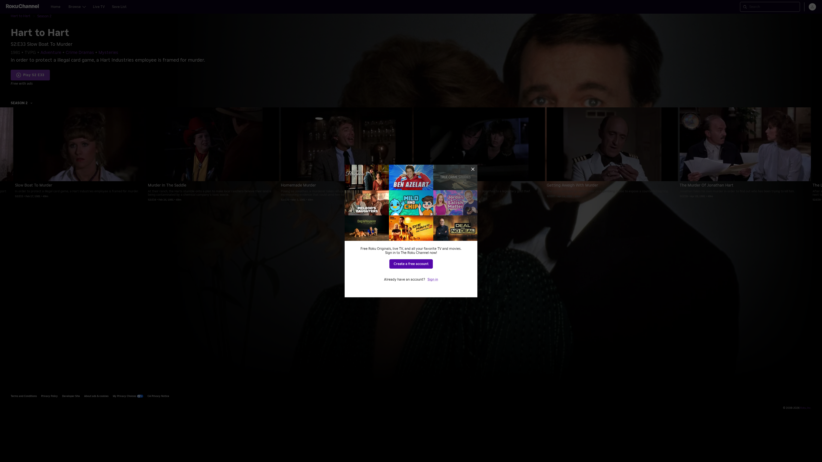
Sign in (432, 279)
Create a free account (411, 264)
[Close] (472, 169)
